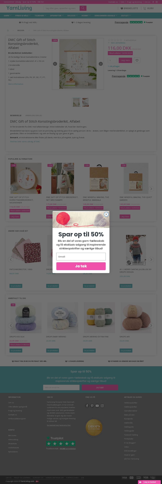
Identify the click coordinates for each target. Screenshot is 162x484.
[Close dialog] (106, 214)
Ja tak (81, 266)
